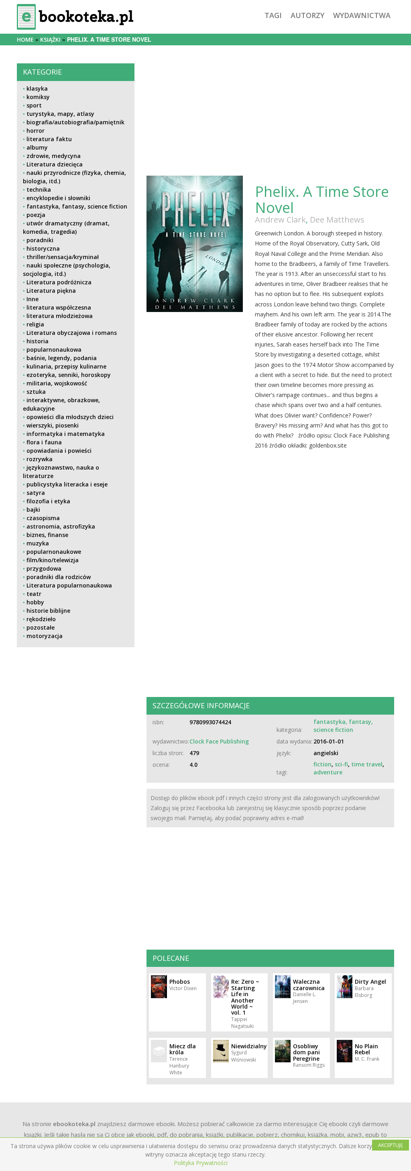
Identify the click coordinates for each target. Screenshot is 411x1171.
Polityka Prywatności (201, 1163)
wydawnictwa (362, 15)
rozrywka (39, 459)
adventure (327, 772)
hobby (35, 602)
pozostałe (40, 627)
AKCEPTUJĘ (390, 1145)
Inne (32, 299)
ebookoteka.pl (74, 1124)
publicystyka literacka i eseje (67, 484)
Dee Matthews (337, 219)
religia (35, 324)
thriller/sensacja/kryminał (62, 257)
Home (25, 39)
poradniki (39, 240)
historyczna (43, 248)
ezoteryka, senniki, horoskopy (68, 375)
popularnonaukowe (53, 551)
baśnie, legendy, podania (61, 358)
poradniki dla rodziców (58, 577)
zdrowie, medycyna (53, 156)
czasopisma (43, 518)
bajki (33, 509)
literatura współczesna (58, 307)
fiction (322, 764)
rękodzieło (41, 619)
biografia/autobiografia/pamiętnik (75, 122)
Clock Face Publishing (219, 741)
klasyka (37, 88)
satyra (35, 492)
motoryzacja (44, 636)
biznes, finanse (47, 535)
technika (38, 189)
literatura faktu (49, 139)
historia (37, 341)
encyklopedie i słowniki (58, 198)
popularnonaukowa (53, 349)
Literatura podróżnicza (59, 282)
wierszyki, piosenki (52, 425)
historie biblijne (48, 610)
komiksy (38, 97)
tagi (273, 15)
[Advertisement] (75, 715)
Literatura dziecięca (54, 164)
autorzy (307, 15)
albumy (37, 147)
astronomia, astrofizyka (60, 526)
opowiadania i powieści (59, 450)
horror (35, 130)
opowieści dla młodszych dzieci (70, 417)
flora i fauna (44, 442)
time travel (367, 764)
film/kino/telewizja (52, 560)
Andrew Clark (280, 219)
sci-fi (341, 764)
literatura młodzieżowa (59, 316)
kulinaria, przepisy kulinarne (66, 366)
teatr (33, 594)
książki (50, 39)
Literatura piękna (51, 290)
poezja (35, 215)
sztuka (36, 391)
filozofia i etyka (48, 501)
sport (34, 105)
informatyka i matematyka (65, 434)
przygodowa (43, 568)
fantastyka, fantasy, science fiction (76, 206)
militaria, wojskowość (56, 383)
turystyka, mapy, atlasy (60, 114)
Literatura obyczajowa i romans (71, 332)
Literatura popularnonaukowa (69, 585)
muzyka (37, 543)
